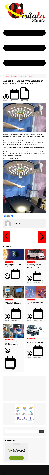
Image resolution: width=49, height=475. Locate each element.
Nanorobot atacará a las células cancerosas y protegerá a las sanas (35, 303)
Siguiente (41, 231)
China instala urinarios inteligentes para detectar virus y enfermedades (13, 303)
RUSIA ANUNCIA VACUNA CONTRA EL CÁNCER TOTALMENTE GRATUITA (12, 343)
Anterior (6, 240)
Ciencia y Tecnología (24, 100)
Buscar (6, 429)
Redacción (5, 100)
